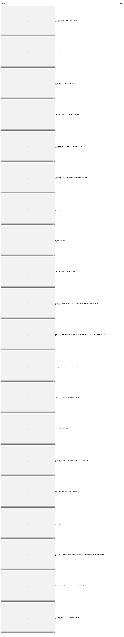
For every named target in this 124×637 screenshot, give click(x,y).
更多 (122, 1)
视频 (93, 1)
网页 (6, 1)
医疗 (35, 1)
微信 (64, 1)
